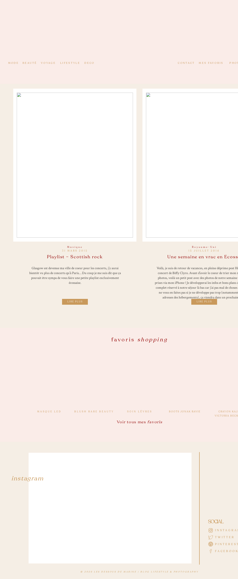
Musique (75, 247)
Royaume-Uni (204, 247)
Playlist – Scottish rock (75, 257)
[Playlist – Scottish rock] (75, 165)
